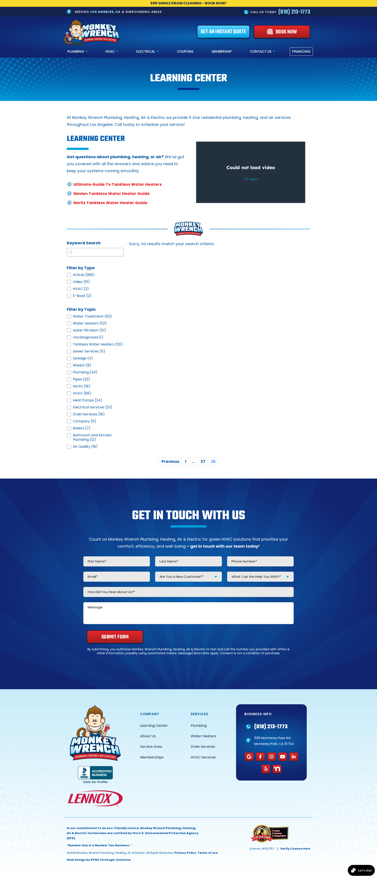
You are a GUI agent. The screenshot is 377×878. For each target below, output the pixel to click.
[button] (95, 275)
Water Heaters (203, 736)
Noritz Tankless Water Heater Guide (110, 202)
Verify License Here (295, 849)
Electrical (145, 51)
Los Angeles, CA (105, 12)
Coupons (185, 51)
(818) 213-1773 (294, 12)
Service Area (151, 746)
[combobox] (188, 577)
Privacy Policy (185, 853)
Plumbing (75, 51)
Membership (222, 51)
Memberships (152, 757)
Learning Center (154, 725)
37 (202, 461)
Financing (301, 51)
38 (213, 461)
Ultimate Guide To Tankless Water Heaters (117, 184)
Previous (170, 461)
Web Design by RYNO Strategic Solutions (99, 860)
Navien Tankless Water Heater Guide (111, 193)
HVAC (110, 51)
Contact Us (260, 51)
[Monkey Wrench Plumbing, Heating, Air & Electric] (92, 32)
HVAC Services (203, 757)
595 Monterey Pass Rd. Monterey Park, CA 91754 (274, 741)
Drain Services (203, 746)
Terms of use (207, 853)
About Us (148, 736)
